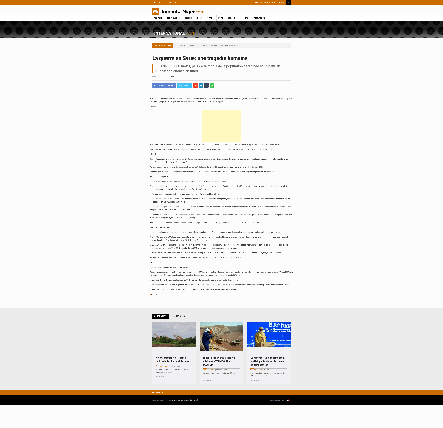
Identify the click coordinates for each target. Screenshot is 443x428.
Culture (210, 18)
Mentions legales (158, 393)
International (259, 18)
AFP (191, 33)
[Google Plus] (195, 85)
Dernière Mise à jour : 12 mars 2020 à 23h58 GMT (266, 2)
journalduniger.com (177, 400)
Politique (158, 18)
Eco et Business (174, 18)
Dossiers (244, 18)
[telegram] (206, 85)
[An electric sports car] (174, 336)
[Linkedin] (201, 85)
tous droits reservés (191, 400)
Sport (199, 18)
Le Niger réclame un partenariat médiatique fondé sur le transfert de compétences (268, 361)
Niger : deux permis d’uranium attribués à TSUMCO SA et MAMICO (219, 361)
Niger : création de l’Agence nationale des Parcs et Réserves (214, 45)
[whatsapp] (212, 85)
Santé (221, 18)
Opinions (232, 18)
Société (188, 18)
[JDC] (178, 11)
